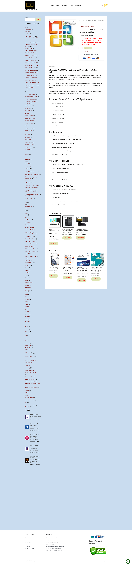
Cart (26, 544)
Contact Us (78, 5)
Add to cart (88, 48)
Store (84, 20)
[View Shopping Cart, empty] (105, 5)
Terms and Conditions (52, 542)
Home (52, 5)
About (71, 5)
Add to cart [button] (53, 243)
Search (26, 17)
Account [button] (64, 5)
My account (28, 542)
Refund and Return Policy (53, 538)
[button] (102, 5)
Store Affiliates (50, 544)
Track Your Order (29, 548)
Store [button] (57, 5)
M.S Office (81, 26)
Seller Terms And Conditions (53, 548)
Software (88, 20)
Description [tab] (52, 66)
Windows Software (96, 20)
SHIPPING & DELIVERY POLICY (54, 550)
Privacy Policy (49, 540)
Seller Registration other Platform (55, 546)
